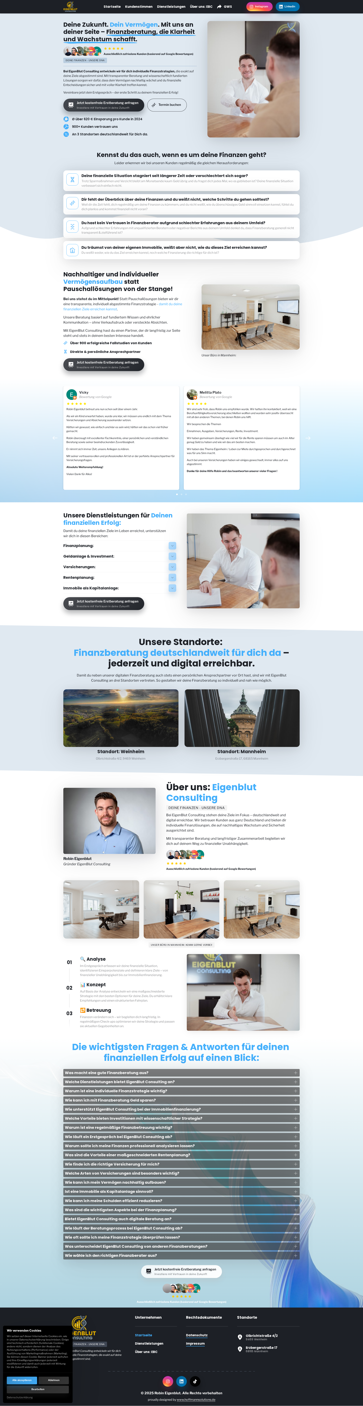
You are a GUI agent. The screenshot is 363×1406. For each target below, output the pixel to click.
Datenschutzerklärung (20, 1397)
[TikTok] (195, 1381)
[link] (89, 394)
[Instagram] (168, 1381)
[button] (308, 438)
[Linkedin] (181, 1381)
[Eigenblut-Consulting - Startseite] (70, 6)
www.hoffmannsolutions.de (196, 1399)
